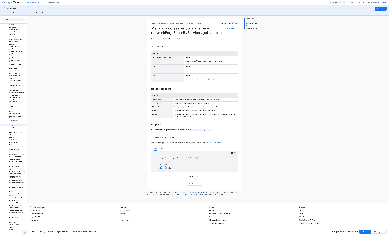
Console (357, 2)
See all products (35, 210)
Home (153, 23)
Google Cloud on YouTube (307, 220)
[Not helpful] (236, 23)
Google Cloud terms (62, 232)
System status (124, 220)
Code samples (214, 217)
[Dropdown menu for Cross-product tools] (62, 2)
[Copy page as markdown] (217, 33)
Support (122, 213)
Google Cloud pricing (36, 213)
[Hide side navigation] (24, 232)
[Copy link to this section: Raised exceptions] (173, 89)
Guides (15, 13)
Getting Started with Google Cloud (220, 213)
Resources (45, 13)
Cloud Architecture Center (217, 220)
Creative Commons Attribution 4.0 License (202, 192)
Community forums (126, 210)
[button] (13, 24)
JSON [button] (162, 148)
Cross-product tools (53, 2)
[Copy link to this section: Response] (164, 125)
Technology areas (33, 2)
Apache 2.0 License (153, 194)
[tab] (155, 148)
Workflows (11, 8)
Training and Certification (217, 223)
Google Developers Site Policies (179, 194)
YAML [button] (155, 148)
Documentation (161, 23)
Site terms (50, 232)
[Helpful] (233, 23)
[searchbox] (13, 19)
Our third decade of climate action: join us (83, 232)
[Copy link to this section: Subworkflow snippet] (177, 138)
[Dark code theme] (232, 153)
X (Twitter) (302, 217)
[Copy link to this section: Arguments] (166, 47)
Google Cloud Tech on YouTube (309, 223)
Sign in (384, 2)
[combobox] (339, 2)
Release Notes (124, 217)
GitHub (211, 210)
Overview (5, 13)
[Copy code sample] (235, 153)
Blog (300, 210)
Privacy (42, 232)
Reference (25, 13)
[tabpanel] (194, 161)
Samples (35, 13)
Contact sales (34, 220)
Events (301, 213)
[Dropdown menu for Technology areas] (41, 2)
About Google (34, 232)
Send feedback (230, 28)
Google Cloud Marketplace (38, 217)
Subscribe (365, 232)
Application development (176, 23)
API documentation (215, 143)
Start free (380, 9)
